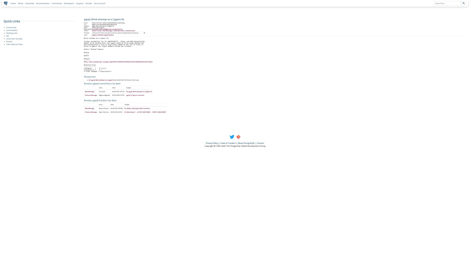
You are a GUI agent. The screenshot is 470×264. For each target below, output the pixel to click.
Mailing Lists (11, 33)
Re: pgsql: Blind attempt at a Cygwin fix (102, 80)
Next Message (89, 91)
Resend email (130, 31)
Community (57, 3)
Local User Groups (14, 38)
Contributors (12, 30)
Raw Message (107, 31)
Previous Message (91, 95)
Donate (88, 3)
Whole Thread (96, 31)
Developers (69, 3)
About (20, 3)
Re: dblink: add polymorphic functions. (137, 108)
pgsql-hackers (109, 35)
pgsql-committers (98, 35)
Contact (260, 143)
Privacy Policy (212, 143)
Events (9, 41)
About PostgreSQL (246, 143)
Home (13, 3)
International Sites (14, 44)
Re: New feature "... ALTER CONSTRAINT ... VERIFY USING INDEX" (145, 112)
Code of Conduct (228, 143)
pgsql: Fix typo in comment (135, 95)
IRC (7, 36)
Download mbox (119, 31)
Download (29, 3)
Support (79, 3)
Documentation (43, 3)
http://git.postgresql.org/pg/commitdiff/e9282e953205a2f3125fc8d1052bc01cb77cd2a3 (118, 62)
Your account (99, 3)
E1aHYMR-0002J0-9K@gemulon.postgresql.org (107, 29)
